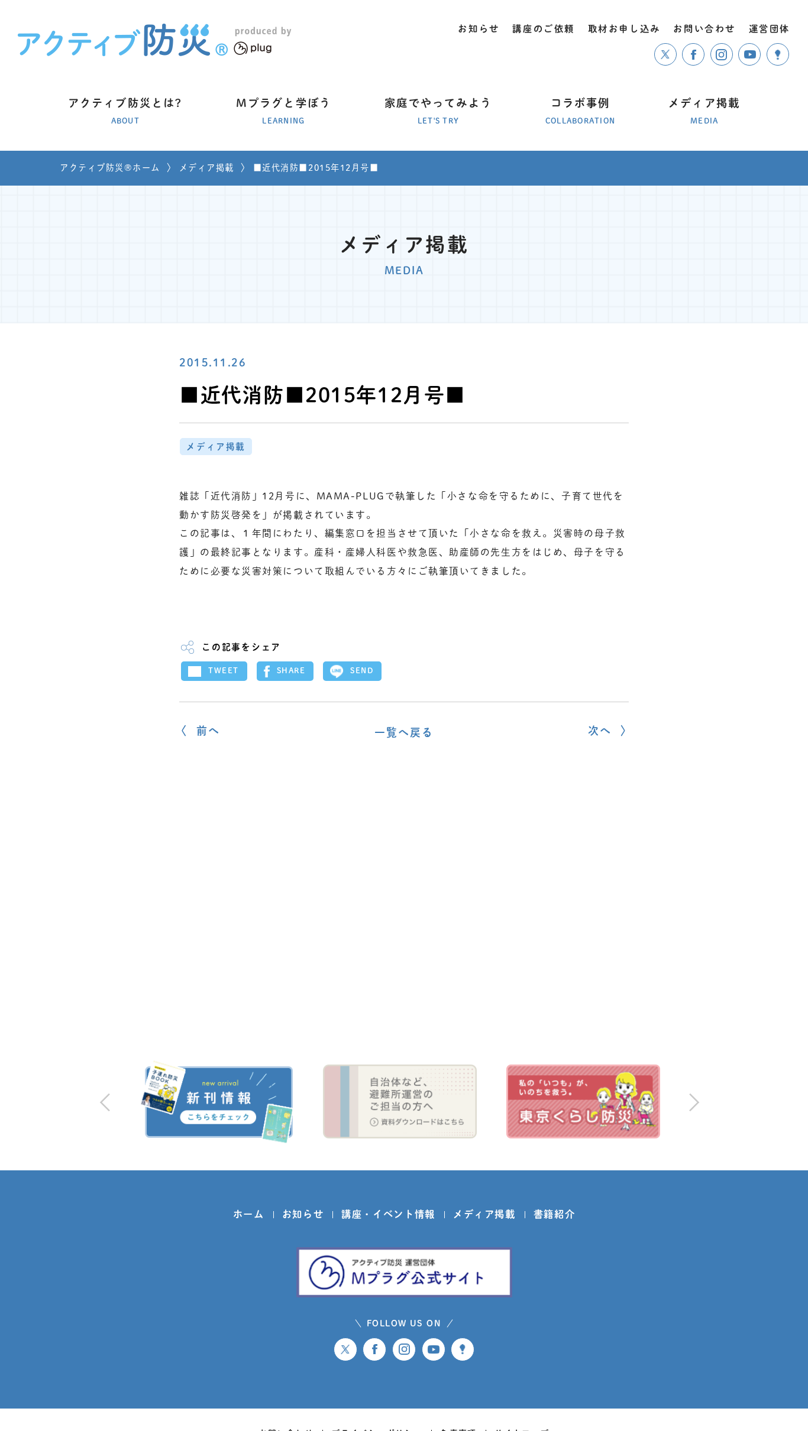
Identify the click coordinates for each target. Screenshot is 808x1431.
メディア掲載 (206, 167)
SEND (361, 670)
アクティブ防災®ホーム (110, 167)
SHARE (291, 670)
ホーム (248, 1214)
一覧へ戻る (404, 732)
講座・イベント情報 (388, 1214)
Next (692, 1101)
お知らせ (303, 1214)
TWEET (223, 670)
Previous (104, 1101)
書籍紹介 (555, 1214)
